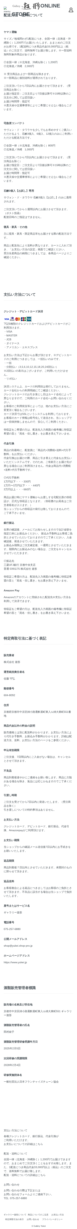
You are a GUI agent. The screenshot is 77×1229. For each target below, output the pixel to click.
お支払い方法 (57, 1214)
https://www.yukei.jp (15, 962)
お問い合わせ (33, 1219)
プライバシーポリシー (52, 1219)
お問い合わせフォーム (17, 1194)
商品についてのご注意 (38, 1214)
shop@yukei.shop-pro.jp (18, 945)
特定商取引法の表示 (14, 1219)
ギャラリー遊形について (15, 1214)
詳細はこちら (35, 1144)
